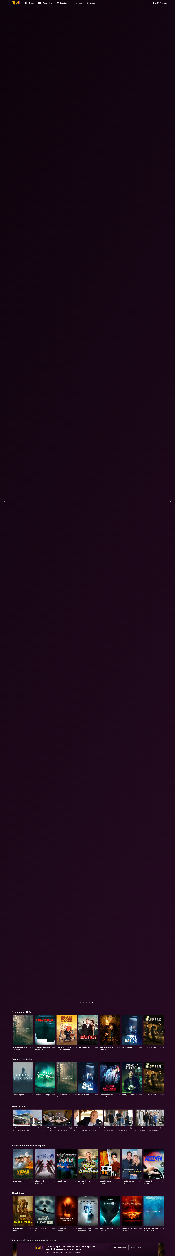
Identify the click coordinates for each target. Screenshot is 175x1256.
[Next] (170, 502)
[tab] (80, 1002)
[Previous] (4, 502)
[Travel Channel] (17, 3)
